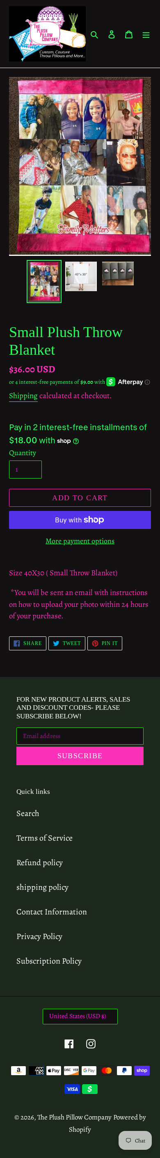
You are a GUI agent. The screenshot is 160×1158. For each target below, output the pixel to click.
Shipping (23, 395)
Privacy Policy (39, 936)
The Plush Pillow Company (74, 1117)
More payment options (80, 541)
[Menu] (146, 34)
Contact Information (51, 911)
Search (27, 813)
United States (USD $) (77, 1016)
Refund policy (39, 862)
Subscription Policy (49, 961)
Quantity (22, 453)
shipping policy (42, 887)
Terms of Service (44, 837)
